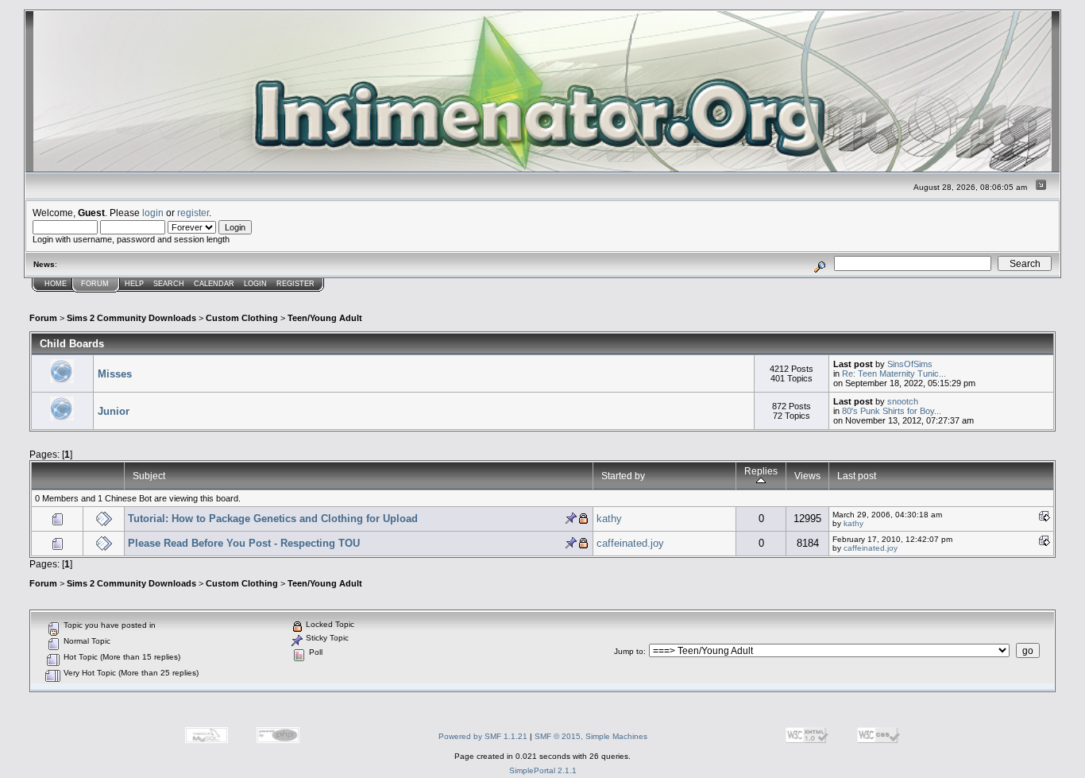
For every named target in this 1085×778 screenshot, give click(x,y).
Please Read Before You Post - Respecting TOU (244, 543)
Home (55, 284)
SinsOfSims (909, 364)
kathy (609, 518)
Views (807, 475)
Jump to (628, 651)
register (193, 212)
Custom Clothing (242, 318)
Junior (113, 411)
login (153, 212)
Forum (95, 284)
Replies (761, 471)
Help (134, 284)
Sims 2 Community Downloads (131, 318)
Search (168, 284)
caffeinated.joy (630, 543)
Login (255, 284)
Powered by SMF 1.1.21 (482, 736)
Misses (115, 374)
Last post (856, 475)
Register (295, 284)
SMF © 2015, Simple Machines (591, 736)
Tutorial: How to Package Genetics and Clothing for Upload (273, 518)
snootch (902, 401)
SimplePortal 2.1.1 (543, 770)
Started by (623, 475)
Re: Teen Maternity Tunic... (894, 373)
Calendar (214, 284)
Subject (149, 475)
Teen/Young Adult (325, 318)
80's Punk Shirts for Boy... (891, 411)
